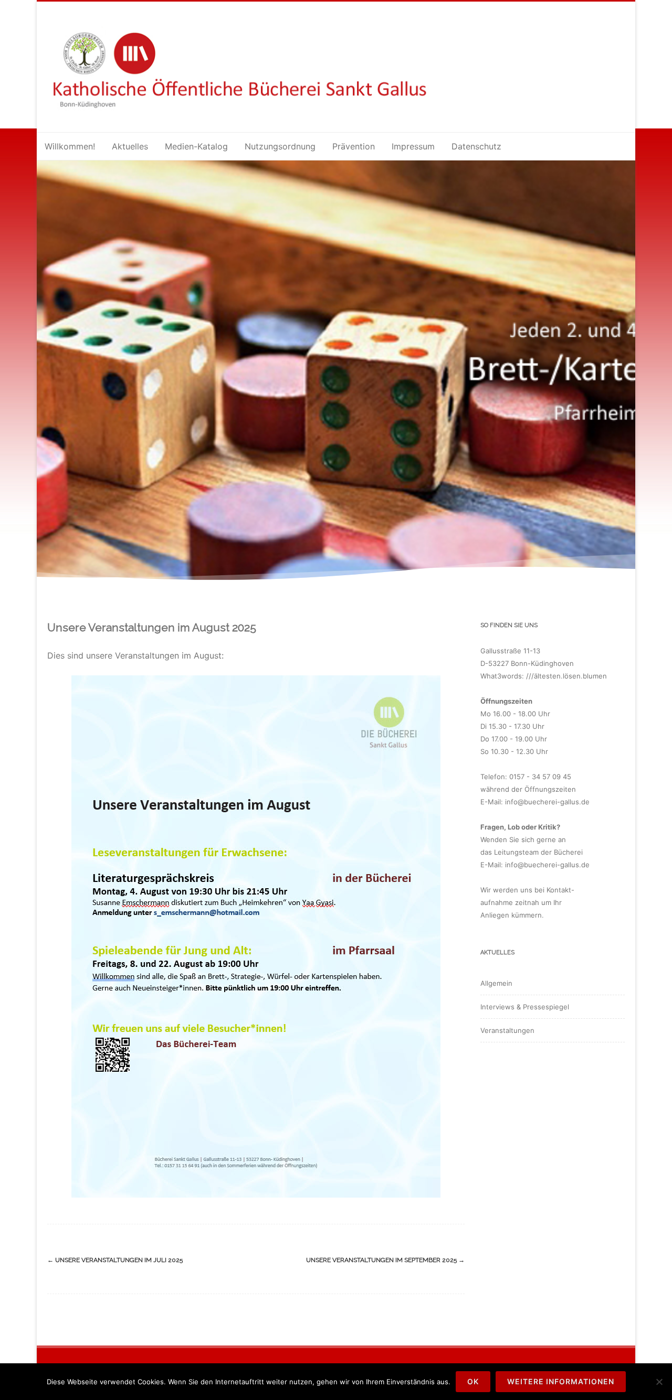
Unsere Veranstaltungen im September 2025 (385, 1260)
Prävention (353, 146)
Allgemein (496, 983)
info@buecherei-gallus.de (547, 802)
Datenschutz (476, 146)
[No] (659, 1381)
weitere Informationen (560, 1381)
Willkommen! (70, 146)
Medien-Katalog (196, 146)
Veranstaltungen (507, 1030)
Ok (473, 1381)
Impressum (413, 146)
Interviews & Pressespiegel (524, 1007)
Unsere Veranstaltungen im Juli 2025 (115, 1260)
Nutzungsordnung (280, 146)
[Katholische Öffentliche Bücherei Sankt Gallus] (254, 115)
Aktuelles (130, 146)
